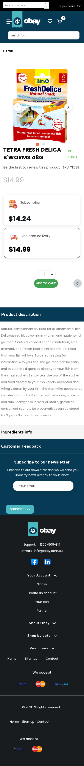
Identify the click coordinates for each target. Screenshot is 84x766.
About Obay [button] (39, 623)
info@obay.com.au (48, 551)
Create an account (42, 593)
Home (8, 51)
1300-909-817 (50, 544)
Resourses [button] (39, 648)
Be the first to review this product (31, 167)
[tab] (42, 575)
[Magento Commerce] (26, 19)
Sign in (42, 584)
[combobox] (43, 35)
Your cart (42, 602)
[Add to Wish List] (77, 283)
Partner (42, 610)
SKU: (66, 167)
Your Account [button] (39, 575)
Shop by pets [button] (39, 635)
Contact (52, 658)
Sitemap (31, 658)
